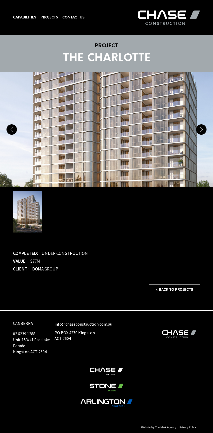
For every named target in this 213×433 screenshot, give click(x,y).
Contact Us (73, 17)
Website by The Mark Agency (158, 427)
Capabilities (24, 17)
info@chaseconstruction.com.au (83, 324)
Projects (49, 17)
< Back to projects (174, 289)
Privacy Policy (187, 427)
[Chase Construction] (169, 17)
